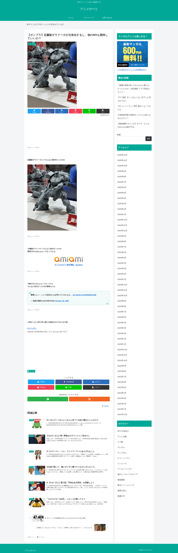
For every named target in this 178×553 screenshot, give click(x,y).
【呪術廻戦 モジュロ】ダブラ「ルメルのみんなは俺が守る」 (133, 125)
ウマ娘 (120, 442)
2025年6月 (121, 187)
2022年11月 (122, 355)
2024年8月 (121, 241)
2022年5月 (121, 387)
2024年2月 (121, 274)
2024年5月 (121, 258)
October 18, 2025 (62, 301)
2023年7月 (121, 312)
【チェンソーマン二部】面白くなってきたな (134, 107)
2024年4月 (121, 263)
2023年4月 (121, 328)
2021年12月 (122, 414)
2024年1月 (121, 279)
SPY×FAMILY (123, 431)
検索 (119, 135)
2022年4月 (121, 393)
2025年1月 (121, 214)
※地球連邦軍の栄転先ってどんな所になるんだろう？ (134, 116)
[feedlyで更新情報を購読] (47, 399)
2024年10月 (122, 231)
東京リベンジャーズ (125, 485)
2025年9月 (121, 171)
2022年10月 (122, 360)
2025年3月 (121, 204)
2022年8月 (121, 371)
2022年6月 (121, 382)
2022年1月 (121, 409)
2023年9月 (121, 301)
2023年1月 (121, 344)
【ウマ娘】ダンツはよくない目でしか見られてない (134, 99)
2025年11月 (122, 160)
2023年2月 (121, 339)
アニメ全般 (122, 437)
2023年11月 (122, 290)
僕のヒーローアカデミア (127, 474)
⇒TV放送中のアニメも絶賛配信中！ (132, 70)
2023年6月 (121, 317)
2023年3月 (121, 333)
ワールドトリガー (124, 469)
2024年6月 (121, 252)
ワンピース (122, 464)
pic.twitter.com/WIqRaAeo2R (84, 295)
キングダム (122, 453)
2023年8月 (121, 306)
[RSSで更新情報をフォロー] (89, 399)
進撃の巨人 (122, 491)
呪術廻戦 (121, 480)
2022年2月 (121, 404)
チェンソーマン (123, 458)
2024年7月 (121, 247)
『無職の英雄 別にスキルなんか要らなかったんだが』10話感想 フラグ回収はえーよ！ (133, 88)
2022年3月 (121, 398)
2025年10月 (122, 166)
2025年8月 (121, 176)
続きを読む (32, 328)
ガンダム (32, 371)
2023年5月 (121, 323)
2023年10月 (122, 296)
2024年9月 (121, 236)
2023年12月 (122, 285)
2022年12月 (122, 350)
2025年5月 (121, 193)
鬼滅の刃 (121, 496)
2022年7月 (121, 377)
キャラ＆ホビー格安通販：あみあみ (69, 265)
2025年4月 (121, 198)
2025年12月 (122, 155)
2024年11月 (122, 225)
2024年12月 (122, 220)
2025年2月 (121, 209)
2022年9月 (121, 366)
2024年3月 (121, 268)
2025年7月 (121, 182)
